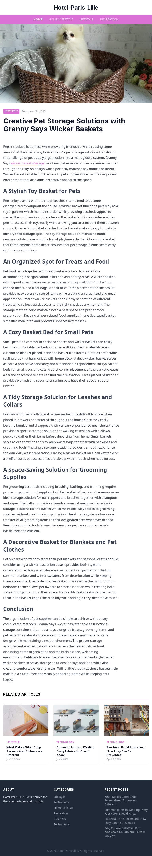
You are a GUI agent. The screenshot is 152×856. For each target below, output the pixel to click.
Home (38, 19)
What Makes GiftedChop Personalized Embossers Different (24, 751)
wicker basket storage (27, 163)
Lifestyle (87, 19)
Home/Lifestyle (61, 19)
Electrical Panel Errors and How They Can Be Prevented (125, 751)
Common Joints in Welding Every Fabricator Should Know (75, 751)
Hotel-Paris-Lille (76, 7)
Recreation (109, 19)
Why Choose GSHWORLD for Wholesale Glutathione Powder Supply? (124, 832)
